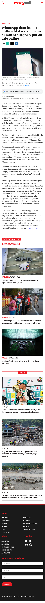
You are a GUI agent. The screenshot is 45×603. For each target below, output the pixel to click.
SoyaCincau (33, 228)
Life (3, 529)
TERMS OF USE (7, 550)
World (5, 358)
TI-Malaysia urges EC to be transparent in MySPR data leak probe (20, 281)
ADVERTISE (6, 553)
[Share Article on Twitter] (12, 45)
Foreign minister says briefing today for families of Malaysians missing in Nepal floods (22, 496)
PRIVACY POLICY (8, 547)
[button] (41, 91)
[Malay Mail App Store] (26, 542)
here (27, 85)
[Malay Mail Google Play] (30, 542)
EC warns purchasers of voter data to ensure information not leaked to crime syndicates (21, 322)
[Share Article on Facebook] (16, 45)
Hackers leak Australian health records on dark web (20, 362)
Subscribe (7, 584)
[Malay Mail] (22, 4)
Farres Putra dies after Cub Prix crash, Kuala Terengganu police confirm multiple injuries (21, 411)
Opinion (26, 521)
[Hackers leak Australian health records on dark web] (22, 342)
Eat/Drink (6, 532)
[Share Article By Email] (3, 45)
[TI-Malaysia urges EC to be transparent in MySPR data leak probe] (22, 261)
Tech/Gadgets (29, 529)
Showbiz (27, 518)
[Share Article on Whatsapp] (7, 45)
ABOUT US (5, 544)
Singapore (6, 521)
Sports (26, 526)
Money (4, 526)
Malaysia (6, 23)
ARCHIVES (5, 541)
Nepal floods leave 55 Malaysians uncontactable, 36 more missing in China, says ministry (19, 453)
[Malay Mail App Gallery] (26, 546)
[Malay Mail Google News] (30, 546)
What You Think (30, 524)
